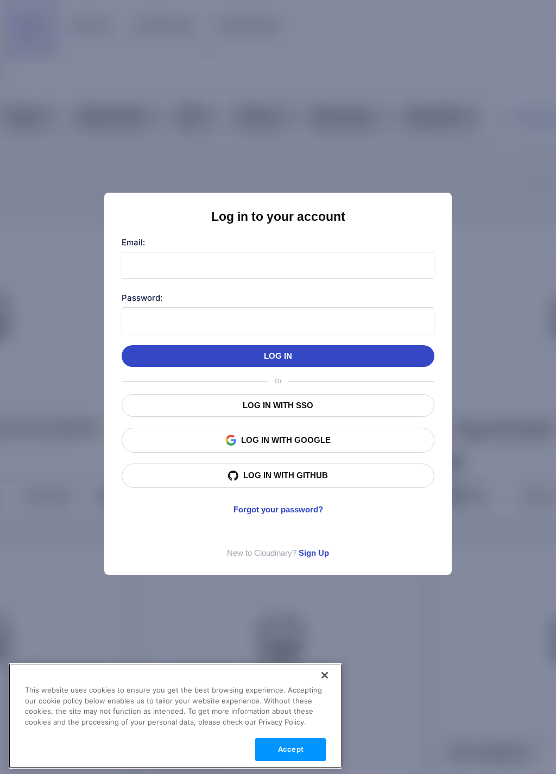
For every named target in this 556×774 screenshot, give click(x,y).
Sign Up (314, 552)
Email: (133, 242)
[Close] (325, 675)
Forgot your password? (278, 509)
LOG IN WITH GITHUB (285, 475)
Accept (291, 749)
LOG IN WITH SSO (278, 405)
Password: (142, 298)
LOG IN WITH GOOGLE (286, 440)
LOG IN (278, 355)
